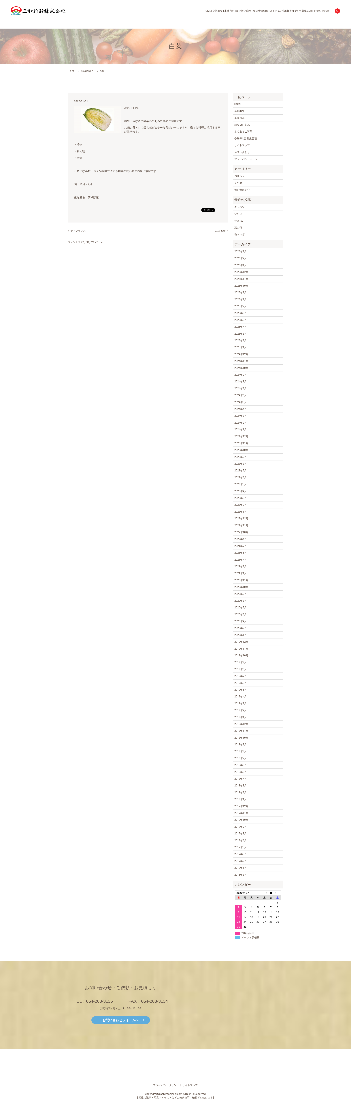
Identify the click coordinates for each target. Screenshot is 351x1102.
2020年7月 (240, 607)
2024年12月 (241, 354)
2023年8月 (240, 463)
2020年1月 (240, 635)
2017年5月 (240, 847)
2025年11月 (241, 278)
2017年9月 (240, 826)
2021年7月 (240, 545)
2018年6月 (240, 765)
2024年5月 (240, 402)
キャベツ (239, 206)
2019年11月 (241, 648)
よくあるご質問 (279, 11)
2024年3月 (240, 415)
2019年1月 (240, 717)
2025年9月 (240, 292)
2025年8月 (240, 299)
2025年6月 (240, 313)
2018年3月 (240, 785)
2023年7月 (240, 470)
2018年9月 (240, 744)
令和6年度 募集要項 (300, 11)
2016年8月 (240, 874)
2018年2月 (240, 792)
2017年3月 (240, 854)
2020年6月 (240, 614)
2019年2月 (240, 710)
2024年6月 (240, 395)
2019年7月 (240, 676)
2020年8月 (240, 600)
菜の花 (238, 227)
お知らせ (239, 176)
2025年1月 (240, 347)
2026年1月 (240, 265)
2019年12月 (241, 641)
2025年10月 (241, 285)
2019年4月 (240, 696)
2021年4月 (240, 559)
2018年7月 (240, 758)
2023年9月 (240, 456)
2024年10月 (241, 367)
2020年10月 (241, 587)
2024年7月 (240, 388)
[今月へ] (271, 892)
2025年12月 (241, 272)
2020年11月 (241, 580)
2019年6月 (240, 682)
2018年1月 (240, 799)
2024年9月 (240, 374)
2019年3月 (240, 703)
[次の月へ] (277, 892)
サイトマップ (242, 145)
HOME (207, 11)
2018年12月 (241, 724)
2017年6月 (240, 840)
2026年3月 (240, 251)
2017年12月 (241, 806)
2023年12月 (241, 436)
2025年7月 (240, 306)
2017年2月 (240, 861)
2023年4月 (240, 491)
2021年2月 (240, 566)
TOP (72, 71)
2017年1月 (240, 867)
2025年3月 (240, 333)
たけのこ (239, 220)
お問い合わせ (321, 11)
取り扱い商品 (243, 11)
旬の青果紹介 (260, 11)
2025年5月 (240, 319)
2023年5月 (240, 484)
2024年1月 (240, 429)
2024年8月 (240, 381)
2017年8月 (240, 833)
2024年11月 (241, 361)
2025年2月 (240, 340)
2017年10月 (241, 819)
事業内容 (229, 11)
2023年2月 (240, 504)
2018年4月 (240, 778)
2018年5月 (240, 772)
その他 (238, 182)
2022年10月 (241, 532)
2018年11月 (241, 730)
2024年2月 (240, 422)
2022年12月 (241, 518)
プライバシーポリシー (247, 159)
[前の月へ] (264, 892)
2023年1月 (240, 511)
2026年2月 (240, 258)
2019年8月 (240, 669)
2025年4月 (240, 326)
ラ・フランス (78, 230)
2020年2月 (240, 628)
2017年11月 (241, 813)
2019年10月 (241, 655)
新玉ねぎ (239, 234)
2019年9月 (240, 662)
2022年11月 (241, 525)
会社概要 (217, 11)
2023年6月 (240, 477)
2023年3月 (240, 498)
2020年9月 (240, 593)
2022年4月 (240, 539)
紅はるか (220, 230)
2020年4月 (240, 621)
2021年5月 (240, 552)
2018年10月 (241, 737)
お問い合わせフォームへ (121, 1020)
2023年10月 (241, 450)
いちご (238, 213)
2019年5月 (240, 689)
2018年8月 (240, 751)
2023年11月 (241, 443)
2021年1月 (240, 573)
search (337, 11)
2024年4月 (240, 409)
